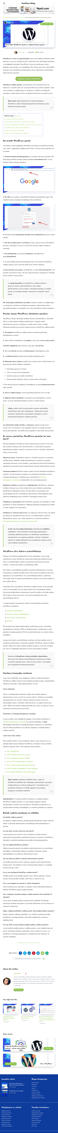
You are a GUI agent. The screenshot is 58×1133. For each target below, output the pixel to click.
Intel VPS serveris (6, 1118)
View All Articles (19, 989)
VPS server (34, 1124)
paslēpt (18, 116)
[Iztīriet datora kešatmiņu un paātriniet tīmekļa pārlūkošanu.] (5, 1085)
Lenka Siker (17, 973)
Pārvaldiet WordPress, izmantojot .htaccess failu (20, 521)
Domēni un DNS (36, 1092)
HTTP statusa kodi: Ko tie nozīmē (18, 755)
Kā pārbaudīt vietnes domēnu (16, 1090)
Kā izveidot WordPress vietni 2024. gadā (21, 772)
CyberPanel (34, 1090)
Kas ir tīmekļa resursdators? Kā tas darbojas (22, 768)
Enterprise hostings (6, 1113)
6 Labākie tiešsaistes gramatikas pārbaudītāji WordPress (9, 1018)
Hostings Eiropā (6, 1122)
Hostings (34, 1086)
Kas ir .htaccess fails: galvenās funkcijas (21, 765)
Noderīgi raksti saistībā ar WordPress (16, 17)
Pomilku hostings (36, 1094)
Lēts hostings (35, 1118)
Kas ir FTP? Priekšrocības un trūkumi (20, 762)
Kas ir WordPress (13, 751)
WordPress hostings (37, 1114)
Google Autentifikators (15, 611)
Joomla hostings (6, 1114)
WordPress (34, 1084)
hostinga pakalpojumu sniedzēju (14, 722)
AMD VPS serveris (6, 1120)
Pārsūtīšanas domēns (7, 1126)
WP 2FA (9, 621)
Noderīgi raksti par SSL (37, 1096)
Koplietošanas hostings (38, 1113)
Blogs (4, 17)
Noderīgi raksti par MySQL (38, 1098)
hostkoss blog (28, 3)
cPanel (33, 1088)
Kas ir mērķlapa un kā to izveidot (18, 758)
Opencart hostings (36, 1120)
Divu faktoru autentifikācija (16, 618)
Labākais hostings (36, 1116)
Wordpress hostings (7, 1116)
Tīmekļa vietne (35, 1082)
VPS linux (34, 1126)
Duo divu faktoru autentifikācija (18, 614)
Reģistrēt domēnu (6, 1111)
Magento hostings (6, 1124)
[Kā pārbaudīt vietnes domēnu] (5, 1093)
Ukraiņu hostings (36, 1111)
